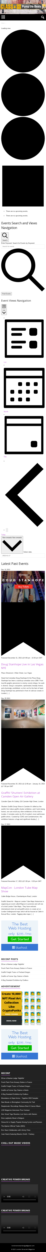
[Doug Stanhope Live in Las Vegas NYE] (23, 586)
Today (3, 535)
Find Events (6, 294)
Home (3, 23)
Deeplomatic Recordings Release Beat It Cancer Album (20, 1106)
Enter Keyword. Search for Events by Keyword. (18, 243)
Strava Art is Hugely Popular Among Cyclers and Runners (21, 1122)
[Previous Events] (24, 527)
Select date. (28, 552)
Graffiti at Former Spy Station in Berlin (14, 976)
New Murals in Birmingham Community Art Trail (18, 1102)
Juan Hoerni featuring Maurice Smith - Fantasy (17, 1134)
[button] (42, 17)
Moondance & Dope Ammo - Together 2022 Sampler (19, 1098)
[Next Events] (7, 530)
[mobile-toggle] (3, 17)
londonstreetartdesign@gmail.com (23, 1246)
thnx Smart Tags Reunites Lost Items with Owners (19, 1114)
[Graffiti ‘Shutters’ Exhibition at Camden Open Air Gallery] (23, 714)
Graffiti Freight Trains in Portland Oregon (15, 972)
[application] (23, 1160)
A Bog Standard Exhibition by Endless (14, 980)
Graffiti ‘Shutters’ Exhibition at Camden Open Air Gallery (20, 794)
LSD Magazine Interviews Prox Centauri (15, 1110)
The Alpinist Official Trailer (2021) (13, 1126)
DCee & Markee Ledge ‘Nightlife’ (12, 964)
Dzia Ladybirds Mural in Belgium (12, 1118)
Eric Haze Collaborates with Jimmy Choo (15, 1130)
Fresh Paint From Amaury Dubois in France (16, 968)
